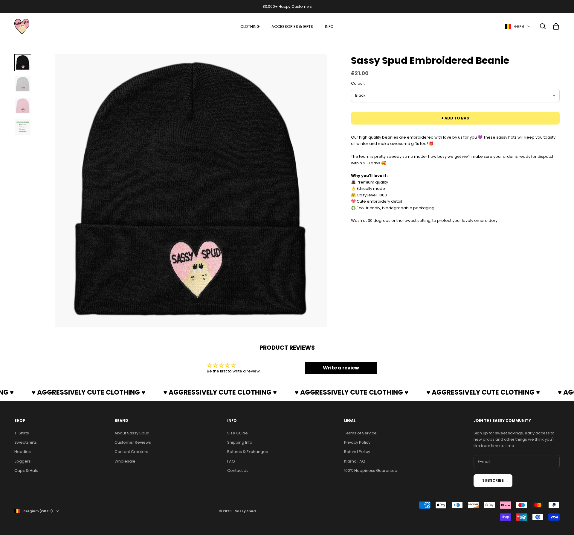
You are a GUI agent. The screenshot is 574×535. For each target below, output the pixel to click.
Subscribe (493, 480)
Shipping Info (239, 442)
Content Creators (131, 451)
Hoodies (22, 451)
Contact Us (237, 470)
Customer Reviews (133, 442)
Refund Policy (357, 451)
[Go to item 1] (22, 62)
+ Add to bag (455, 118)
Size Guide (237, 433)
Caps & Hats (26, 470)
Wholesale (125, 461)
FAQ (231, 461)
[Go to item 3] (22, 105)
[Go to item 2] (22, 84)
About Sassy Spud (132, 433)
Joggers (22, 461)
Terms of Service (360, 433)
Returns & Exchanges (247, 451)
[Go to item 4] (22, 127)
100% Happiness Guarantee (370, 470)
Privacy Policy (357, 442)
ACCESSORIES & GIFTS (292, 26)
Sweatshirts (25, 442)
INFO (329, 26)
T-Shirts (21, 433)
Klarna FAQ (354, 461)
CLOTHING (249, 26)
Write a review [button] (341, 367)
